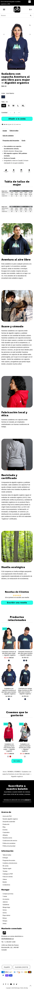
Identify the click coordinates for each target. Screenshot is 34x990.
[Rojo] (10, 756)
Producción (6, 824)
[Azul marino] (24, 660)
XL (23, 105)
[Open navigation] (4, 9)
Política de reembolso (9, 843)
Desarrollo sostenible (9, 821)
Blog (4, 827)
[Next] (30, 34)
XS (3, 105)
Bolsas (5, 918)
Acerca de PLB (7, 816)
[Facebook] (3, 984)
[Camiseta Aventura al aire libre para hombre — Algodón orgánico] (25, 638)
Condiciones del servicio (10, 840)
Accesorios (6, 899)
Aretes (4, 923)
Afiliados (5, 835)
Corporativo (6, 832)
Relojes (5, 921)
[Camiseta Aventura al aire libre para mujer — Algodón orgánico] (8, 638)
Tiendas (5, 871)
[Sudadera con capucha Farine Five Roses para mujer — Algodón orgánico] (9, 732)
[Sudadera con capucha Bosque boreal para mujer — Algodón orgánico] (24, 732)
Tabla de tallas (13, 130)
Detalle (5, 130)
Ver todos (16, 761)
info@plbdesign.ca (7, 939)
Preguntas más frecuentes (11, 140)
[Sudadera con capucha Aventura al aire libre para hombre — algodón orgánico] (8, 674)
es (29, 1)
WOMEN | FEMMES (14, 771)
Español (7, 967)
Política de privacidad (9, 846)
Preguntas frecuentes (9, 860)
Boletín (5, 882)
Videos (5, 879)
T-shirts (5, 896)
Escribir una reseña (17, 602)
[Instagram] (14, 984)
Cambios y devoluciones (10, 863)
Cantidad (4, 112)
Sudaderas (6, 904)
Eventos (5, 829)
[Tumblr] (8, 984)
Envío (23, 140)
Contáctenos (6, 885)
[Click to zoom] (30, 25)
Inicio (4, 771)
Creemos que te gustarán (17, 714)
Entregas (5, 857)
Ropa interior (6, 915)
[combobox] (17, 15)
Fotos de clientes (8, 876)
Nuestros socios (7, 838)
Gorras (5, 910)
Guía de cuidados (8, 135)
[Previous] (4, 34)
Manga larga (6, 907)
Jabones (5, 902)
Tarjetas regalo (7, 868)
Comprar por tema (8, 893)
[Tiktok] (16, 984)
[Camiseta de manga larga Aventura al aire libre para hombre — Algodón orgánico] (25, 674)
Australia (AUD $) (21, 967)
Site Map (26, 988)
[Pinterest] (5, 984)
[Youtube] (11, 984)
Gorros (5, 912)
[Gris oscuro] (9, 660)
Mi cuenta (5, 866)
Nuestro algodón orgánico (10, 819)
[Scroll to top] (30, 986)
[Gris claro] (8, 756)
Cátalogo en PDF (8, 874)
